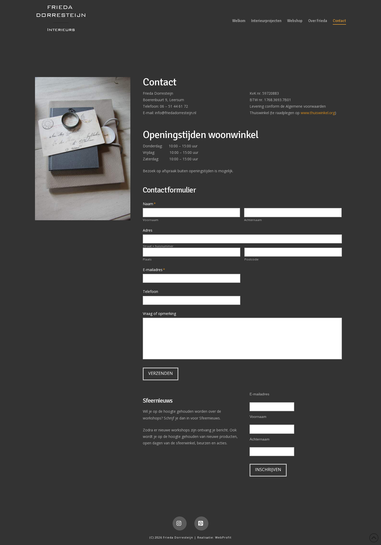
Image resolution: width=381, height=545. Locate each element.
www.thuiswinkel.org (318, 112)
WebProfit (223, 537)
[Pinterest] (201, 523)
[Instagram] (180, 523)
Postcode (251, 259)
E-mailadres (259, 394)
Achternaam (253, 220)
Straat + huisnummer (158, 246)
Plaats (147, 259)
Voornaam (150, 220)
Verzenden (160, 373)
